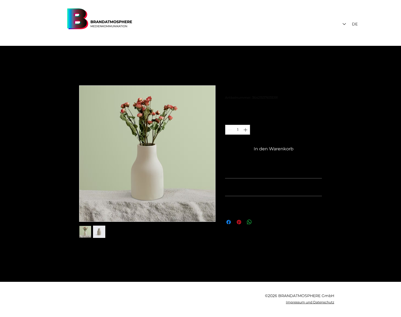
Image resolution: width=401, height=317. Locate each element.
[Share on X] (259, 222)
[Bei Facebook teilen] (228, 222)
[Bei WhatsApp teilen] (249, 222)
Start (84, 65)
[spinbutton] (238, 129)
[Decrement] (229, 129)
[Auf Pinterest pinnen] (239, 222)
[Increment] (246, 129)
